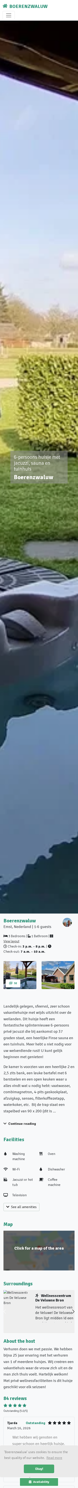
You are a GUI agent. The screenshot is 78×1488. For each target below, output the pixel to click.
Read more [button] (54, 1458)
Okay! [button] (39, 1469)
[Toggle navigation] (9, 15)
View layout (11, 941)
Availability (41, 1482)
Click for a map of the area (39, 1248)
